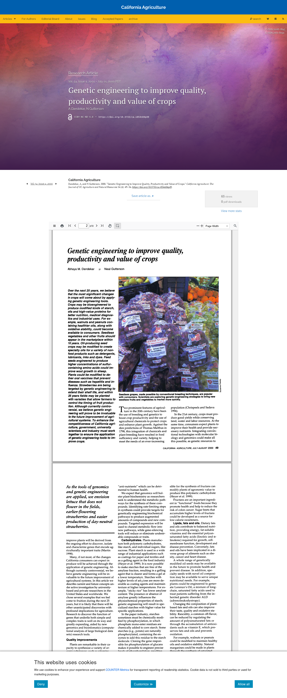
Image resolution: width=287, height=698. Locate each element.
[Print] (62, 226)
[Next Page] (96, 225)
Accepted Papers (113, 18)
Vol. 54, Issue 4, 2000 (81, 81)
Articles (7, 18)
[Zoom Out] (198, 225)
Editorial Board (50, 18)
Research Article (83, 73)
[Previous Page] (75, 225)
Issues (81, 18)
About (68, 18)
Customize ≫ (145, 684)
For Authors (29, 18)
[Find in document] (235, 226)
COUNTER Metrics (117, 669)
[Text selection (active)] (117, 226)
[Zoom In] (202, 225)
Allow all (245, 684)
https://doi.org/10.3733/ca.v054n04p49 (124, 117)
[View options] (54, 226)
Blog (94, 18)
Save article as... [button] (142, 195)
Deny (42, 684)
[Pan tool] (109, 226)
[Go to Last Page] (102, 225)
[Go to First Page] (69, 225)
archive (133, 18)
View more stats (231, 211)
